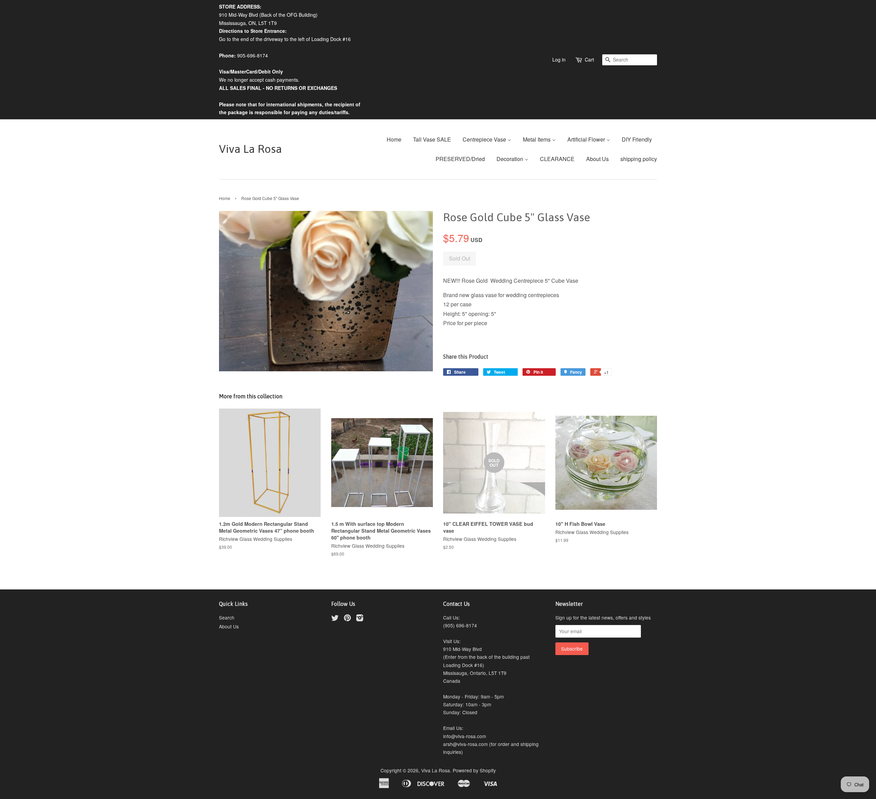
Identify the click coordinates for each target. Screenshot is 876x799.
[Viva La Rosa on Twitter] (335, 618)
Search (226, 617)
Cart (589, 59)
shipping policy (638, 159)
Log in (559, 59)
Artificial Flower (586, 139)
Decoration (511, 159)
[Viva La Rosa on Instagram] (359, 618)
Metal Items (537, 139)
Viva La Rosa (250, 149)
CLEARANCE (557, 159)
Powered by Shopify (474, 770)
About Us (597, 159)
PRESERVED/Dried (460, 159)
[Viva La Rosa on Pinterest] (347, 618)
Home (394, 139)
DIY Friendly (637, 139)
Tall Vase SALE (432, 139)
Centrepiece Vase (485, 139)
